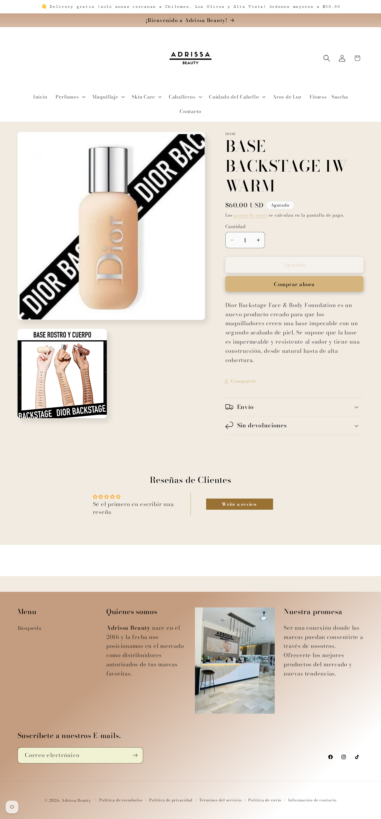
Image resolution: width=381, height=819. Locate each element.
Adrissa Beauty (76, 800)
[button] (69, 97)
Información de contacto (312, 800)
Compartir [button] (243, 381)
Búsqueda (29, 628)
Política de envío (264, 800)
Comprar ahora (294, 284)
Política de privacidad (170, 800)
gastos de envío (250, 215)
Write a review (239, 504)
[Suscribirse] (135, 755)
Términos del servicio (220, 800)
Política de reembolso (121, 800)
